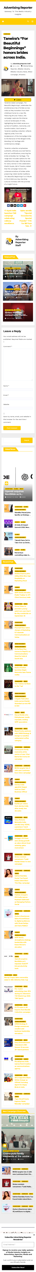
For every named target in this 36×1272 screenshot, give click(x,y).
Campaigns (7, 33)
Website (6, 404)
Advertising (8, 268)
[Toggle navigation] (32, 21)
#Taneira (22, 74)
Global (16, 488)
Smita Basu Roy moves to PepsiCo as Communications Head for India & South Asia (22, 654)
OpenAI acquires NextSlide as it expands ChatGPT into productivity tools (17, 495)
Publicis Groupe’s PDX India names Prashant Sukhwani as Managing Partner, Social (23, 899)
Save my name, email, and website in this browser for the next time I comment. (17, 419)
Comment (7, 346)
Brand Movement (20, 643)
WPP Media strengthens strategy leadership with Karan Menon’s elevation (23, 942)
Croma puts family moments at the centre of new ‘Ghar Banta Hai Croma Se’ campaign (22, 754)
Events (17, 522)
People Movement (20, 509)
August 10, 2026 (12, 497)
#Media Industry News (19, 72)
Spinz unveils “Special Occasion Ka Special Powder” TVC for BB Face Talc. (26, 218)
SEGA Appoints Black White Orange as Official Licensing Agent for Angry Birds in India (22, 1082)
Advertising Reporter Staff (22, 63)
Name (6, 386)
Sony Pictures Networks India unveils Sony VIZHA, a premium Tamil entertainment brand (23, 824)
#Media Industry (24, 69)
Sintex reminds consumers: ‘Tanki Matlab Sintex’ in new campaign (22, 1186)
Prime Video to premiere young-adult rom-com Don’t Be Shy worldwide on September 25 (23, 611)
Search (26, 440)
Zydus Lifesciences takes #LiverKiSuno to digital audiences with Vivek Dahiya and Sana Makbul (22, 921)
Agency (17, 549)
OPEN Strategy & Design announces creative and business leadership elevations (22, 1028)
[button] (28, 21)
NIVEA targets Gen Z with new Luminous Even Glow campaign (17, 294)
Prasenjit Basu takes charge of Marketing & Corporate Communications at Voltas (22, 632)
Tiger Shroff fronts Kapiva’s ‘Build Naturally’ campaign (22, 1101)
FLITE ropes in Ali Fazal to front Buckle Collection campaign (22, 1009)
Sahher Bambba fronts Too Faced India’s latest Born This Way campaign (23, 1199)
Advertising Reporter (18, 7)
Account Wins (19, 1056)
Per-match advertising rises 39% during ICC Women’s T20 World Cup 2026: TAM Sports (23, 993)
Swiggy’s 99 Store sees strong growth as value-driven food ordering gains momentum (22, 843)
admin (20, 276)
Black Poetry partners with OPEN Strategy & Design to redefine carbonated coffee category (23, 735)
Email (6, 395)
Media (21, 488)
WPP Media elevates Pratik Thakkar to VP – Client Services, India (23, 595)
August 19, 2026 (11, 1159)
